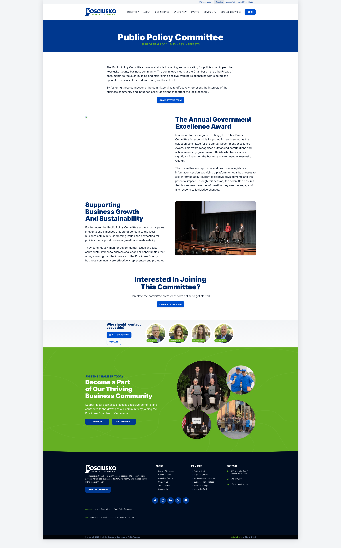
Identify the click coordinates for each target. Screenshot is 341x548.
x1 (224, 341)
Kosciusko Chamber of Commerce (101, 12)
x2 (203, 341)
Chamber (219, 2)
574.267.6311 (236, 479)
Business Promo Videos (204, 482)
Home (96, 509)
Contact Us (163, 482)
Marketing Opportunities (204, 478)
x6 (155, 341)
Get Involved (162, 12)
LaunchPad (230, 2)
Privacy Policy (120, 517)
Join (250, 12)
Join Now (97, 421)
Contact (113, 342)
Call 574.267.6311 (120, 335)
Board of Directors (166, 471)
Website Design (236, 537)
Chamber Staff (164, 475)
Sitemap (131, 517)
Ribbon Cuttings (201, 485)
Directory (133, 12)
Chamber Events (165, 478)
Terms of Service (106, 517)
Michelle (174, 341)
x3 (181, 341)
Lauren (196, 341)
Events (195, 12)
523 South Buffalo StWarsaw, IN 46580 (240, 472)
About (146, 12)
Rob (149, 341)
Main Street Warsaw (246, 2)
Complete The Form (170, 100)
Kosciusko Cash (200, 489)
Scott (218, 341)
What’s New (180, 12)
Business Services (231, 12)
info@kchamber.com (239, 484)
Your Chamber (164, 485)
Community (210, 12)
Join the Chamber (98, 489)
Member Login (205, 2)
